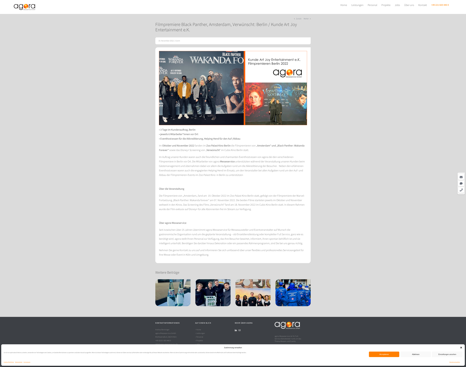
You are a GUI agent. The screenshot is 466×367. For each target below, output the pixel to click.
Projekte (199, 340)
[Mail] (240, 330)
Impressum (27, 362)
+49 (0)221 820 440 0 (163, 340)
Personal (199, 337)
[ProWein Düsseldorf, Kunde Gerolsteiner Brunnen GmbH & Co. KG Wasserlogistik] (213, 292)
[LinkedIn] (236, 330)
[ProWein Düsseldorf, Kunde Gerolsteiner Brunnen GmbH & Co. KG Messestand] (173, 292)
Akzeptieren (384, 354)
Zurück (298, 18)
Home (198, 329)
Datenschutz (18, 362)
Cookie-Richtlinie (9, 362)
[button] (461, 347)
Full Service (283, 234)
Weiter (306, 18)
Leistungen (200, 333)
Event (177, 40)
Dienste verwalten (454, 362)
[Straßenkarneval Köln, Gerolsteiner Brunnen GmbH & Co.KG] (293, 292)
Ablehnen (415, 354)
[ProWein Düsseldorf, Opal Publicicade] (253, 292)
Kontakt (183, 250)
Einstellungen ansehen (447, 354)
